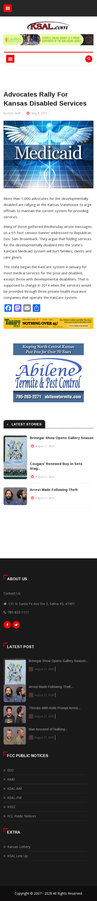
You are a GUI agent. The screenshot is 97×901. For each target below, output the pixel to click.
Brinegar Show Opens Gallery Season (61, 438)
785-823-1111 (18, 612)
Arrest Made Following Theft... (51, 687)
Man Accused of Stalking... (48, 729)
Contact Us (12, 593)
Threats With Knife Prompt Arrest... (55, 708)
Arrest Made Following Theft (54, 490)
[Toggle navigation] (8, 8)
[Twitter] (16, 626)
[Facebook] (7, 626)
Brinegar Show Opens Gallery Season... (59, 661)
